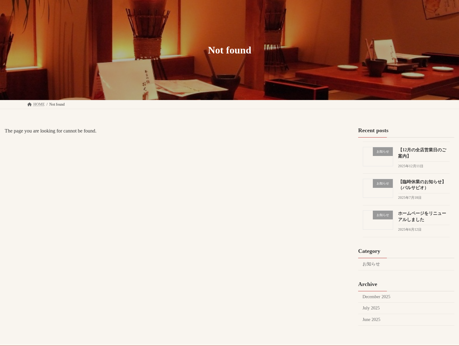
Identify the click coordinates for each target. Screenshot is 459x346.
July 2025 (371, 308)
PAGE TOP (442, 330)
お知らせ (371, 264)
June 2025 (371, 319)
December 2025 (376, 296)
